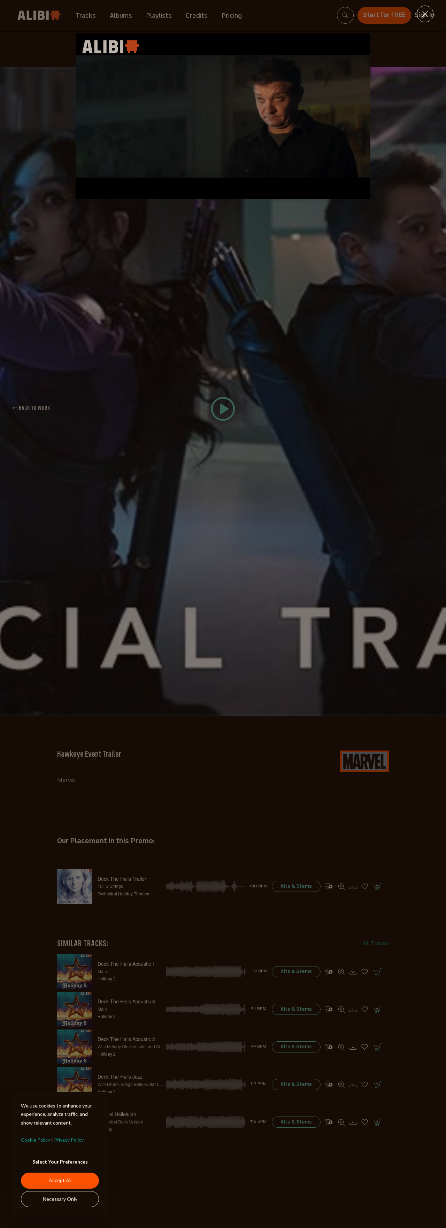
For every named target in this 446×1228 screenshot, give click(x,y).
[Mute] (336, 193)
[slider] (216, 193)
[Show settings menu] (349, 193)
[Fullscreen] (363, 193)
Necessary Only (60, 1199)
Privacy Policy (69, 1140)
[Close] (425, 14)
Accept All (60, 1180)
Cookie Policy (35, 1140)
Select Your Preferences (60, 1162)
